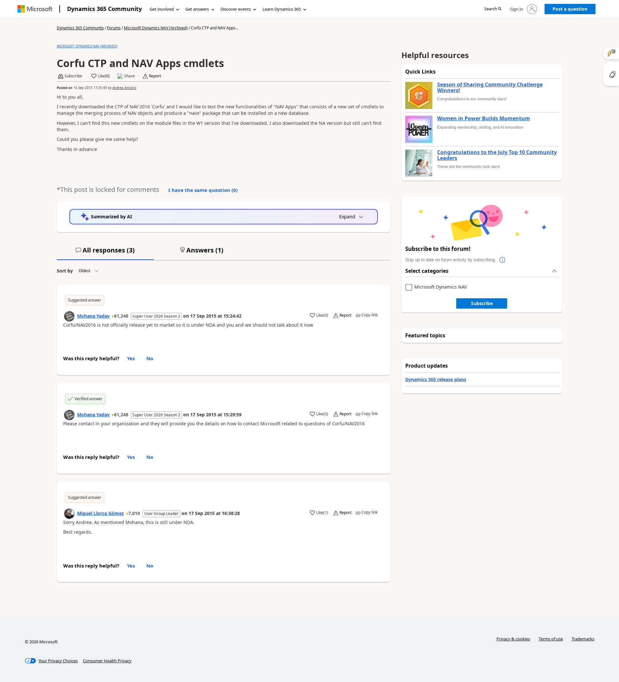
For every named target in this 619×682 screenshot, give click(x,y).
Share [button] (129, 76)
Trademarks (583, 639)
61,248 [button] (121, 316)
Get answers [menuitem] (197, 9)
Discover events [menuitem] (236, 9)
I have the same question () (203, 190)
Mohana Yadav (93, 316)
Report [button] (155, 76)
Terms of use (551, 639)
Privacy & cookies (513, 639)
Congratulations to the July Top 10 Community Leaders (497, 155)
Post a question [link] (570, 9)
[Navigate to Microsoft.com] (34, 9)
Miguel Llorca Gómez (100, 513)
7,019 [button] (134, 513)
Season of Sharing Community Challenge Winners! (490, 87)
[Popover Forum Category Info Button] (502, 260)
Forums (114, 28)
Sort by (65, 271)
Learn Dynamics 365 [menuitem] (281, 9)
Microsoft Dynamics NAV (440, 287)
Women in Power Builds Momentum (483, 119)
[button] (492, 9)
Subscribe (482, 303)
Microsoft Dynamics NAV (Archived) (156, 28)
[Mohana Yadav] (69, 316)
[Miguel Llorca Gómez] (69, 514)
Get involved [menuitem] (162, 9)
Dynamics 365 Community (104, 9)
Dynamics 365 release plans (435, 379)
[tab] (105, 253)
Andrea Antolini (124, 87)
